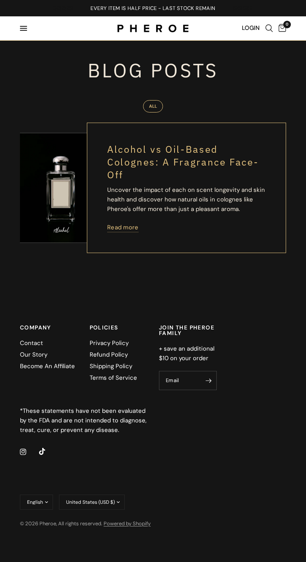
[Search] (269, 28)
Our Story (33, 355)
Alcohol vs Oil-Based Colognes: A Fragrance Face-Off (183, 162)
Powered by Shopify (127, 523)
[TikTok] (48, 451)
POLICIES (104, 327)
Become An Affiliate (47, 366)
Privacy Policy (109, 343)
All (153, 106)
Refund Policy (109, 355)
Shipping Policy (111, 366)
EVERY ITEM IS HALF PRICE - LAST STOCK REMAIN (152, 8)
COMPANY (35, 327)
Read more (123, 228)
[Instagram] (28, 452)
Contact (31, 343)
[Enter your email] (209, 380)
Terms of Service (113, 378)
